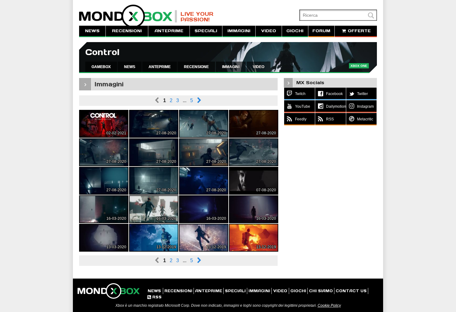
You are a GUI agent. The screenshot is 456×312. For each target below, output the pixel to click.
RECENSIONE (196, 67)
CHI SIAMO (321, 290)
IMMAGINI (238, 30)
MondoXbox (128, 16)
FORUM (321, 30)
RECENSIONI (127, 30)
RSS (154, 297)
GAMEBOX (101, 67)
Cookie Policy (329, 305)
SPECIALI (205, 30)
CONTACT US (351, 290)
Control (102, 52)
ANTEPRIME (168, 30)
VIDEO (268, 30)
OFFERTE (358, 30)
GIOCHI (294, 30)
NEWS (92, 30)
